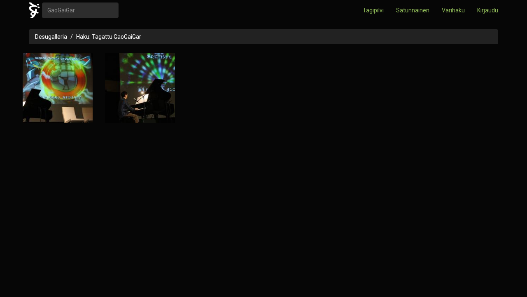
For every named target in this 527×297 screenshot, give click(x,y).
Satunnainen (412, 10)
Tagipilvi (373, 10)
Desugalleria (51, 36)
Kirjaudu (487, 10)
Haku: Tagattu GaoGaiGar (108, 36)
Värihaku (453, 10)
